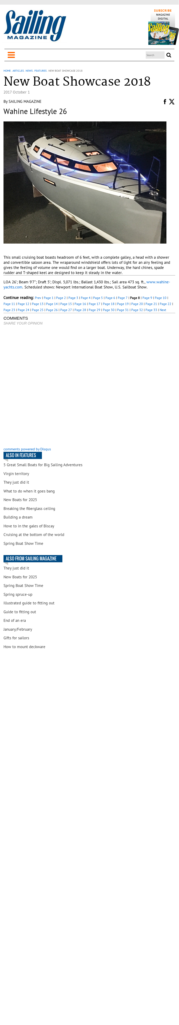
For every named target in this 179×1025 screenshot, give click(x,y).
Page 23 (9, 310)
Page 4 (86, 298)
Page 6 (110, 298)
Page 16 (80, 304)
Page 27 (66, 310)
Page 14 (52, 304)
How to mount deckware (24, 646)
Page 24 (23, 310)
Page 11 (9, 304)
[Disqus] (89, 386)
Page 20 (137, 304)
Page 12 (23, 304)
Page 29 (94, 310)
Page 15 (66, 304)
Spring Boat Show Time (23, 543)
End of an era (14, 620)
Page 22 (165, 304)
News (29, 70)
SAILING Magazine (25, 101)
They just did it (16, 482)
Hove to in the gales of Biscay (28, 526)
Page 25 (38, 310)
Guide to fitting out (19, 611)
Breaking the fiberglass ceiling (29, 508)
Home (7, 70)
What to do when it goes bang (29, 491)
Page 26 (52, 310)
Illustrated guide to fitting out (28, 603)
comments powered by (27, 449)
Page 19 (123, 304)
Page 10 (160, 298)
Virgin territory (16, 473)
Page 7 (123, 298)
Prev (38, 298)
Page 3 (73, 298)
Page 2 (61, 298)
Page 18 (109, 304)
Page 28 (80, 310)
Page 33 (151, 310)
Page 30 (109, 310)
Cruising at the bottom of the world (33, 534)
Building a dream (18, 517)
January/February (17, 629)
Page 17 (94, 304)
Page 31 (123, 310)
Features (40, 70)
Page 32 (137, 310)
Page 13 (38, 304)
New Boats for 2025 (20, 499)
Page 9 (147, 298)
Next (163, 310)
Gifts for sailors (16, 637)
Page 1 (49, 298)
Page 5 (98, 298)
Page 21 (151, 304)
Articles (18, 70)
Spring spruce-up (17, 594)
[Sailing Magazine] (34, 26)
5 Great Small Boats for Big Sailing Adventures (42, 464)
